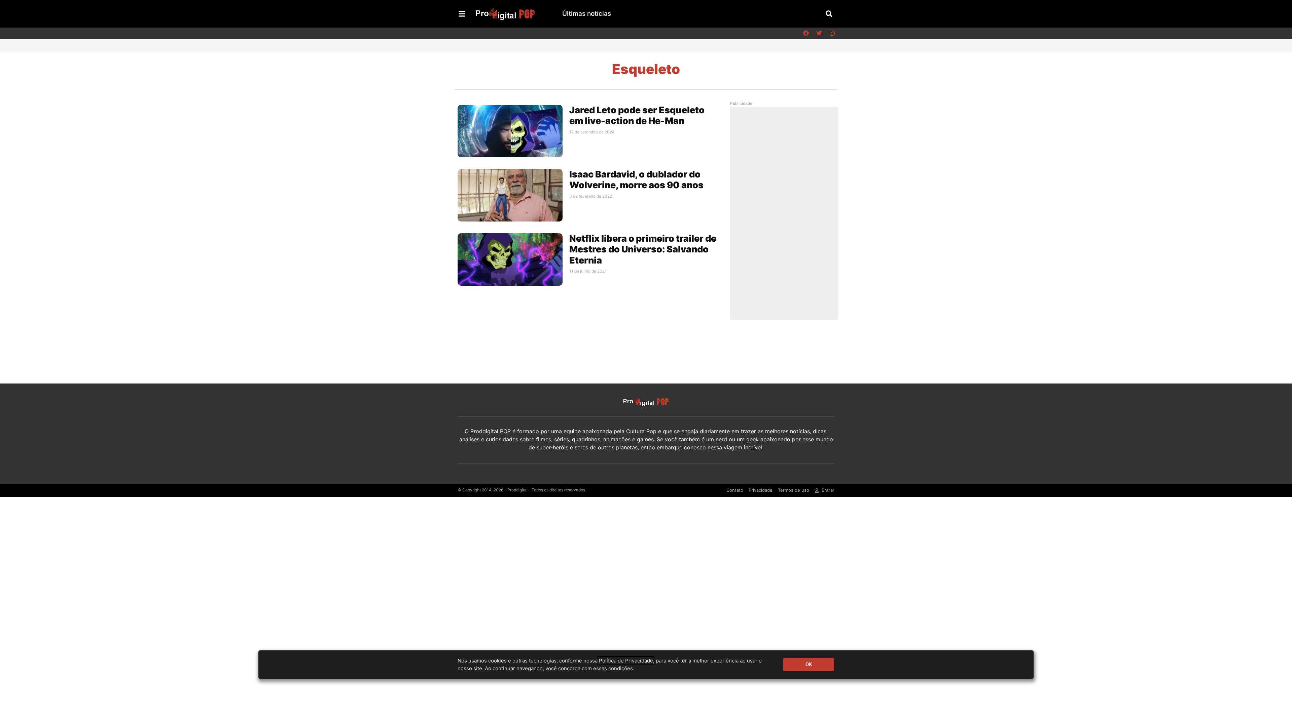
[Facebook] (806, 33)
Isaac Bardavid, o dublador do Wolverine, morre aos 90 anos (636, 180)
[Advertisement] (785, 213)
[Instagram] (832, 33)
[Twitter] (819, 33)
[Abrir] (462, 14)
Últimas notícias (586, 13)
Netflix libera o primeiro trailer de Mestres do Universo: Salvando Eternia (642, 249)
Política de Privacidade (626, 660)
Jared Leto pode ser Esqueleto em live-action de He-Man (637, 115)
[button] (828, 13)
